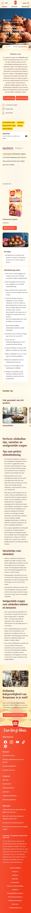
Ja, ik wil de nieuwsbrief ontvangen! (14, 715)
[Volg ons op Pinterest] (5, 747)
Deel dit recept (10, 98)
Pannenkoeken (7, 784)
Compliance (15, 889)
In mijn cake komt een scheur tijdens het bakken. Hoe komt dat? (14, 811)
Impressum (15, 904)
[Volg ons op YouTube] (17, 743)
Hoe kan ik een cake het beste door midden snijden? (15, 828)
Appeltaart (6, 792)
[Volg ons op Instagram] (11, 743)
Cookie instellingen (15, 868)
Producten (14, 6)
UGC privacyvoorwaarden (15, 897)
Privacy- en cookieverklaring (15, 886)
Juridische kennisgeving (15, 900)
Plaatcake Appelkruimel (9, 799)
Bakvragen (15, 879)
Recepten (4, 6)
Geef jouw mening (23, 46)
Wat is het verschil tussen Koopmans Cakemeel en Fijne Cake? (13, 818)
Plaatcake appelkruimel (9, 766)
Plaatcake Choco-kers (9, 770)
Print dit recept (22, 98)
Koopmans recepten (11, 20)
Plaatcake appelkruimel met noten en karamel (13, 761)
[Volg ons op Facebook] (5, 743)
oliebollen (22, 57)
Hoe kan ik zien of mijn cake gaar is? (13, 822)
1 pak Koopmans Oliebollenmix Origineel (14, 154)
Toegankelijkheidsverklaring (15, 893)
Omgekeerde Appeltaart (9, 795)
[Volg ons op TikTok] (23, 743)
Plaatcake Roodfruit (8, 788)
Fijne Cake (5, 780)
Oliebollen (20, 20)
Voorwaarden (15, 882)
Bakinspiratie (25, 6)
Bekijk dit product (9, 228)
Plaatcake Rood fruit (8, 755)
